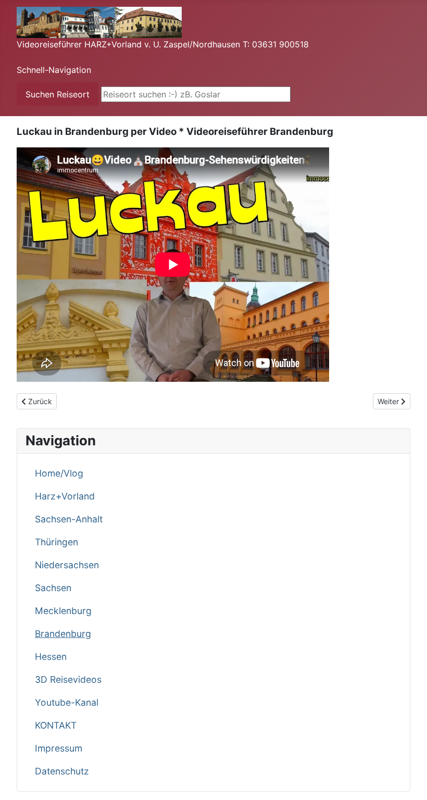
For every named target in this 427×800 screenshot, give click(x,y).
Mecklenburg (63, 610)
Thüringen (56, 541)
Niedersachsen (67, 564)
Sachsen (53, 587)
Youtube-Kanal (66, 702)
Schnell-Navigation (54, 70)
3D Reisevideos (68, 679)
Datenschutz (62, 771)
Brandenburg (63, 633)
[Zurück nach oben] (409, 781)
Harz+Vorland (65, 496)
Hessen (51, 656)
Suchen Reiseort (58, 94)
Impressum (58, 748)
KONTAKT (56, 725)
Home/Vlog (59, 473)
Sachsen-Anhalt (69, 519)
